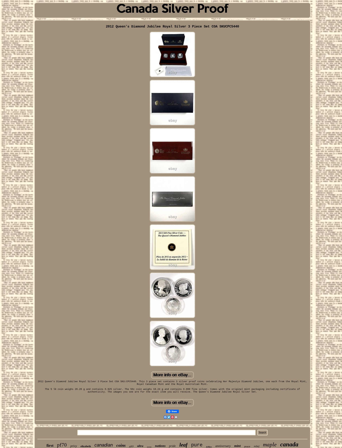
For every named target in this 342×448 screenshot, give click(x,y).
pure (197, 445)
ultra (140, 446)
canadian (103, 445)
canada (289, 444)
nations (160, 446)
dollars (209, 447)
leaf (183, 445)
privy (73, 446)
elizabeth (86, 446)
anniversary (223, 446)
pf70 (62, 445)
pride (172, 446)
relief (256, 446)
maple (270, 444)
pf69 (131, 446)
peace (247, 446)
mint (237, 446)
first (49, 445)
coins (121, 445)
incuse (149, 447)
